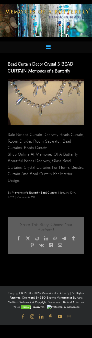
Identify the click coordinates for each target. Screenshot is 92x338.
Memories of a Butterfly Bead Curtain (34, 193)
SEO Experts (48, 298)
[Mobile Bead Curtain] (46, 6)
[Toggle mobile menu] (48, 46)
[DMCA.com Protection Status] (33, 307)
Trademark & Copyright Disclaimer (39, 302)
